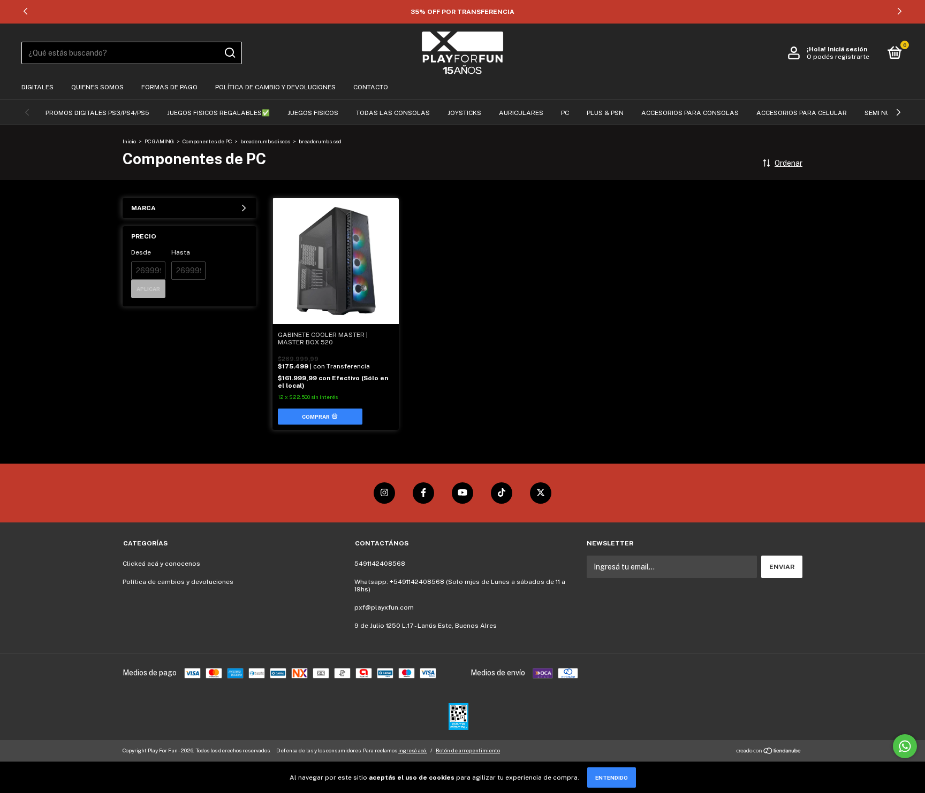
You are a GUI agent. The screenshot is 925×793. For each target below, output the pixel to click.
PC (565, 113)
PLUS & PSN (605, 113)
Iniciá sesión (847, 49)
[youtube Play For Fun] (462, 493)
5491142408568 (379, 563)
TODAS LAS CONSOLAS (393, 113)
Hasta (180, 252)
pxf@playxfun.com (384, 607)
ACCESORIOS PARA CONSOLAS (690, 113)
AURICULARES (521, 113)
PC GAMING (159, 141)
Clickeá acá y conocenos (161, 563)
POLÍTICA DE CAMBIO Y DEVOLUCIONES (275, 87)
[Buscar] (229, 53)
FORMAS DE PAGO (169, 87)
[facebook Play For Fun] (423, 493)
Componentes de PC (207, 141)
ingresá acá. (412, 750)
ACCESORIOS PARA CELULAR (801, 113)
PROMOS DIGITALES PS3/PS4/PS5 (97, 113)
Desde (141, 252)
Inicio (129, 141)
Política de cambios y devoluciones (178, 582)
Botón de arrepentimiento (468, 750)
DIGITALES (37, 87)
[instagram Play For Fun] (384, 493)
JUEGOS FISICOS (312, 113)
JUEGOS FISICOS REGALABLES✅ (218, 113)
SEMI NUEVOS (886, 113)
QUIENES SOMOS (97, 87)
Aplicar (148, 289)
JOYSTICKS (464, 113)
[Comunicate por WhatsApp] (905, 746)
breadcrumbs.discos (265, 141)
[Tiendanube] (769, 752)
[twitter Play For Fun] (540, 493)
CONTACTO (370, 87)
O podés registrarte (838, 56)
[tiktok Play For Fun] (501, 493)
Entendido (611, 777)
